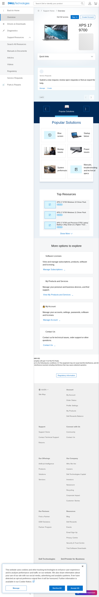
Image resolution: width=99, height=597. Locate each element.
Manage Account (50, 320)
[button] (90, 3)
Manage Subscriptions (53, 269)
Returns (42, 442)
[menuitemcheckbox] (17, 37)
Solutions (42, 474)
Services (42, 479)
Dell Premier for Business (73, 559)
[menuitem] (17, 10)
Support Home (48, 11)
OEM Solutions (44, 522)
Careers (69, 469)
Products (42, 469)
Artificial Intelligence (46, 464)
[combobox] (59, 3)
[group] (66, 80)
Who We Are (71, 464)
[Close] (82, 566)
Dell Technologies (47, 559)
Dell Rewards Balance (74, 416)
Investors (70, 479)
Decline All (57, 588)
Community (70, 432)
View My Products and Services (57, 295)
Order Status (71, 400)
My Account (70, 395)
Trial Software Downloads (76, 548)
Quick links (44, 56)
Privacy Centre (72, 538)
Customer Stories (73, 501)
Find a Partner (44, 516)
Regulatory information (66, 375)
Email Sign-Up (71, 532)
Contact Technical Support (49, 437)
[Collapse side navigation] (30, 593)
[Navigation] (3, 3)
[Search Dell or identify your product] (82, 3)
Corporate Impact (73, 495)
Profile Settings (72, 405)
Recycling (70, 490)
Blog (68, 516)
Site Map (42, 394)
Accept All (75, 588)
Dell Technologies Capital (76, 474)
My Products (71, 411)
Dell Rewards (71, 522)
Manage (43, 88)
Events (69, 527)
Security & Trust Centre (75, 543)
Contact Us (48, 345)
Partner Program (45, 527)
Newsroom (70, 485)
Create (49, 88)
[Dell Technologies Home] (18, 3)
